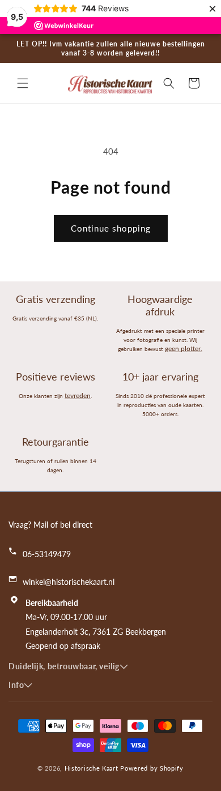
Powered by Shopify (152, 768)
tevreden (78, 395)
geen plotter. (183, 348)
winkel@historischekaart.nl (68, 582)
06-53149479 (47, 554)
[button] (22, 83)
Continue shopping (111, 228)
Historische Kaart (91, 768)
